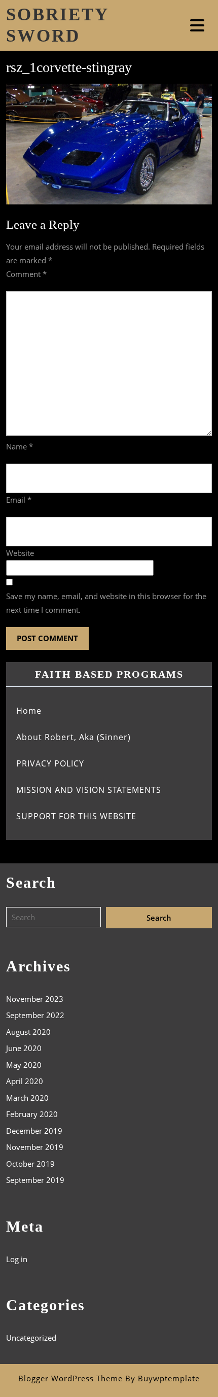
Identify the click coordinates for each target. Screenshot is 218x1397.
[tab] (198, 25)
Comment (26, 274)
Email (18, 500)
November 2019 (34, 1147)
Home (29, 710)
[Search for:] (56, 918)
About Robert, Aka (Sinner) (73, 737)
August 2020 (28, 1032)
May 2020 (24, 1065)
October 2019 (30, 1164)
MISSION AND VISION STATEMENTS (88, 789)
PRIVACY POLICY (50, 763)
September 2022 (35, 1015)
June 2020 (24, 1048)
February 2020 (32, 1114)
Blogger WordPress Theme (70, 1378)
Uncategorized (31, 1338)
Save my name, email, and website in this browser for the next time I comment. (106, 603)
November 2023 (34, 999)
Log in (16, 1259)
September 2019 (35, 1180)
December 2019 (34, 1131)
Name (19, 446)
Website (20, 553)
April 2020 (24, 1081)
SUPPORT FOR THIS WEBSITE (76, 816)
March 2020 (27, 1098)
